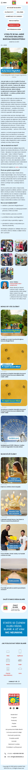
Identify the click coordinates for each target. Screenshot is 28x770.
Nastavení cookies (14, 744)
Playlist (14, 723)
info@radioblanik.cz (17, 757)
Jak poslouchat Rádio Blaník (14, 729)
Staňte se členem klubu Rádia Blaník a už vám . (14, 627)
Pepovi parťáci (14, 21)
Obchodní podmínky (14, 735)
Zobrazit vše (13, 681)
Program (14, 717)
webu (17, 167)
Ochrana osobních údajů (14, 732)
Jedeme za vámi (14, 25)
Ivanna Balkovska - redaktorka (16, 284)
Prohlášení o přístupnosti (14, 747)
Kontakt (14, 741)
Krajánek (20, 12)
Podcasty (14, 720)
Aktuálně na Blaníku (14, 8)
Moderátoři (14, 714)
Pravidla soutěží (14, 738)
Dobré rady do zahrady (14, 16)
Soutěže (14, 726)
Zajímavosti (9, 12)
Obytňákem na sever (14, 29)
